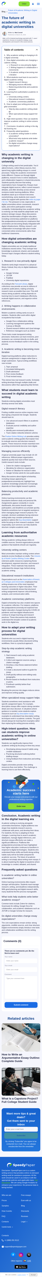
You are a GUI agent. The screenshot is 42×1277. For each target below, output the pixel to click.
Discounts (25, 1211)
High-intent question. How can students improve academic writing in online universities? (21, 121)
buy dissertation (25, 520)
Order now (21, 806)
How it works (7, 1211)
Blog (3, 12)
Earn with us (26, 1200)
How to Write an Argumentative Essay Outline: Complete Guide (21, 1058)
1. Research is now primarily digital (23, 65)
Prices (4, 1200)
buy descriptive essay (25, 714)
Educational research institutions (22, 99)
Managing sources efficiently (20, 85)
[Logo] (4, 4)
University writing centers (19, 97)
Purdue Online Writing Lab (15, 436)
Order (24, 4)
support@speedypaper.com (15, 1247)
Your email (8, 965)
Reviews (24, 1216)
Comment (8, 974)
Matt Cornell (18, 32)
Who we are (6, 1195)
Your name (8, 957)
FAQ (3, 1216)
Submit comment (21, 1005)
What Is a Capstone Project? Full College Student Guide (20, 1100)
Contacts (5, 1222)
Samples (5, 1206)
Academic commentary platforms (22, 102)
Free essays (26, 1195)
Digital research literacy (18, 82)
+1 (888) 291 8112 (11, 1240)
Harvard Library (21, 284)
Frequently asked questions (18, 131)
